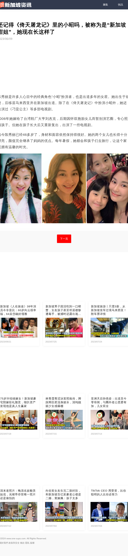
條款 (22, 543)
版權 (32, 543)
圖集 (105, 4)
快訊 (120, 4)
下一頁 (64, 238)
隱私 (27, 543)
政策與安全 (14, 543)
